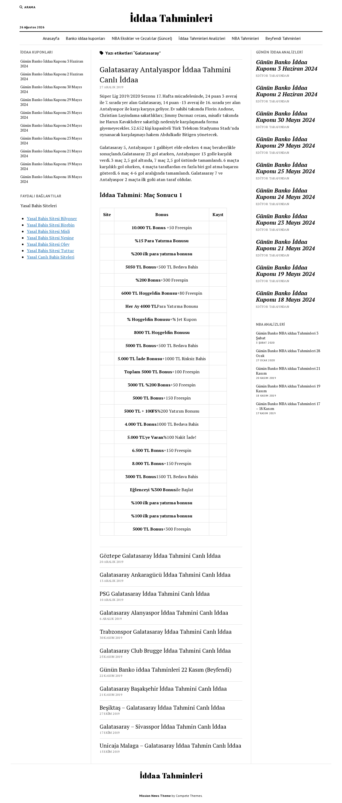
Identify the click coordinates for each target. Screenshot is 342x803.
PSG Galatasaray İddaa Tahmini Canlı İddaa (155, 593)
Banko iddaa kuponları (85, 38)
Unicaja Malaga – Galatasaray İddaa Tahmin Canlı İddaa (170, 745)
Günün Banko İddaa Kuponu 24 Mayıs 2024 (51, 128)
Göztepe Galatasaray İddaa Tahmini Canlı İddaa (160, 555)
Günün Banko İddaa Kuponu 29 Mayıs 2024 (51, 102)
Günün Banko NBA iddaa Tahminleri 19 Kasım (288, 388)
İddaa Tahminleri (171, 18)
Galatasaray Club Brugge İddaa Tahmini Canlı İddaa (165, 650)
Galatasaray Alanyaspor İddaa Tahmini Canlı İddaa (164, 612)
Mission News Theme (155, 796)
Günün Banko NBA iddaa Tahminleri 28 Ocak (288, 353)
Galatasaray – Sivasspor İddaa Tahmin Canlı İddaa (163, 726)
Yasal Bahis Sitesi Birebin (51, 225)
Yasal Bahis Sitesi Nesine (50, 238)
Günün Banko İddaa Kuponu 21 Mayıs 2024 (51, 153)
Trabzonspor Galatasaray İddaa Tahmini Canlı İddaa (166, 631)
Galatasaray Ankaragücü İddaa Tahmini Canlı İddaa (165, 574)
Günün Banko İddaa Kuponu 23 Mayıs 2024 (51, 140)
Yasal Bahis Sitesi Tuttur (50, 250)
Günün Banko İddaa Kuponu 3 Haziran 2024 (51, 63)
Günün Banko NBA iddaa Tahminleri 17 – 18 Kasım (288, 406)
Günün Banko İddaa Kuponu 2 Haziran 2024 (51, 76)
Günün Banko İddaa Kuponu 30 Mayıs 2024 (51, 89)
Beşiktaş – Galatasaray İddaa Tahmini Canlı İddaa (162, 707)
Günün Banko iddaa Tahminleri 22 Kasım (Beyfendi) (165, 669)
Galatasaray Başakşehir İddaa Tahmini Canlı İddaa (163, 688)
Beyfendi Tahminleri (283, 38)
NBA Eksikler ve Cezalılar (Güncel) (142, 38)
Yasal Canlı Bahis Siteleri (50, 257)
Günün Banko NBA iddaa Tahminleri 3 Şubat (287, 335)
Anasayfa (51, 38)
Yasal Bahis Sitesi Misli (48, 231)
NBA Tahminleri (245, 38)
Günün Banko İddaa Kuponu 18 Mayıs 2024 (51, 179)
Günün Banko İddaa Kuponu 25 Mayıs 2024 (51, 115)
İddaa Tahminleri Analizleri (201, 38)
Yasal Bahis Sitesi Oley (48, 244)
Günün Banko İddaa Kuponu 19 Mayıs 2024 (51, 166)
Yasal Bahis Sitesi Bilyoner (52, 218)
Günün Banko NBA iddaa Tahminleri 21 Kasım (288, 371)
